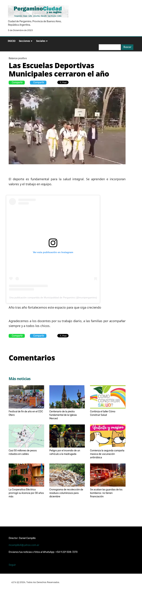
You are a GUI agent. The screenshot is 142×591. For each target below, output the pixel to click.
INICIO (11, 40)
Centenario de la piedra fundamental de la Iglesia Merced (63, 415)
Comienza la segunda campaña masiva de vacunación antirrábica (107, 454)
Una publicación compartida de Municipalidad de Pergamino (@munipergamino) (53, 297)
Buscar (127, 47)
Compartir (17, 82)
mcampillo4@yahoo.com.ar (24, 545)
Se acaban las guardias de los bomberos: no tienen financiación (106, 493)
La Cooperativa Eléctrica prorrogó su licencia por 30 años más (26, 493)
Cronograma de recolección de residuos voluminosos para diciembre (66, 493)
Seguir (12, 564)
